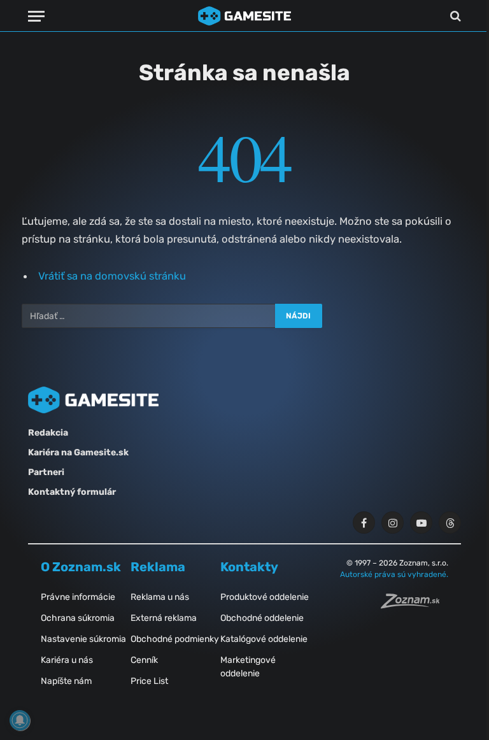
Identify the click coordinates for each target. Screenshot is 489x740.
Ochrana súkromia (78, 618)
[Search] (454, 16)
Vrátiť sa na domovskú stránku (112, 275)
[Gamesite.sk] (244, 16)
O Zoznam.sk (81, 566)
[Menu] (36, 16)
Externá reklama (164, 618)
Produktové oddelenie (264, 597)
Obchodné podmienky (175, 639)
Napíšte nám (66, 681)
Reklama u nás (160, 597)
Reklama (158, 566)
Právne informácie (78, 597)
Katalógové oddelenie (264, 639)
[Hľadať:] (149, 316)
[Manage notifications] (20, 720)
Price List (149, 681)
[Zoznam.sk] (414, 605)
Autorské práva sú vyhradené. (394, 574)
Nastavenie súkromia (83, 639)
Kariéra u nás (67, 660)
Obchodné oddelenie (262, 618)
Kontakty (249, 566)
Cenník (144, 660)
